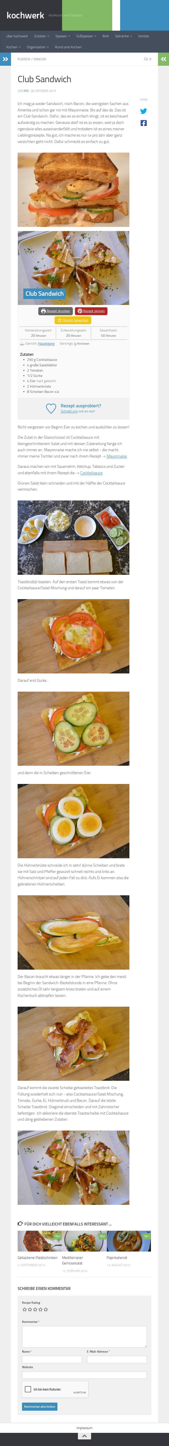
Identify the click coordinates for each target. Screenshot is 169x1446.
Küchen (11, 47)
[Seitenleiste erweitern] (5, 59)
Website (27, 1367)
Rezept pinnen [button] (93, 311)
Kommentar (31, 1322)
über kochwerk (17, 36)
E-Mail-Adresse (98, 1351)
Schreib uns (69, 411)
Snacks (40, 59)
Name (27, 1351)
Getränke (122, 36)
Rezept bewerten (75, 320)
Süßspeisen (84, 36)
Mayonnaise (117, 456)
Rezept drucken (58, 311)
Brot (106, 36)
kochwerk (25, 15)
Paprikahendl (117, 1257)
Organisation (36, 47)
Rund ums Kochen (68, 47)
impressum (84, 1428)
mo (26, 91)
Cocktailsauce (91, 472)
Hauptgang (46, 343)
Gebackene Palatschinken (37, 1257)
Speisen (61, 36)
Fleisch (24, 59)
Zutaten (40, 36)
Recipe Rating (31, 1303)
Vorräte (143, 36)
